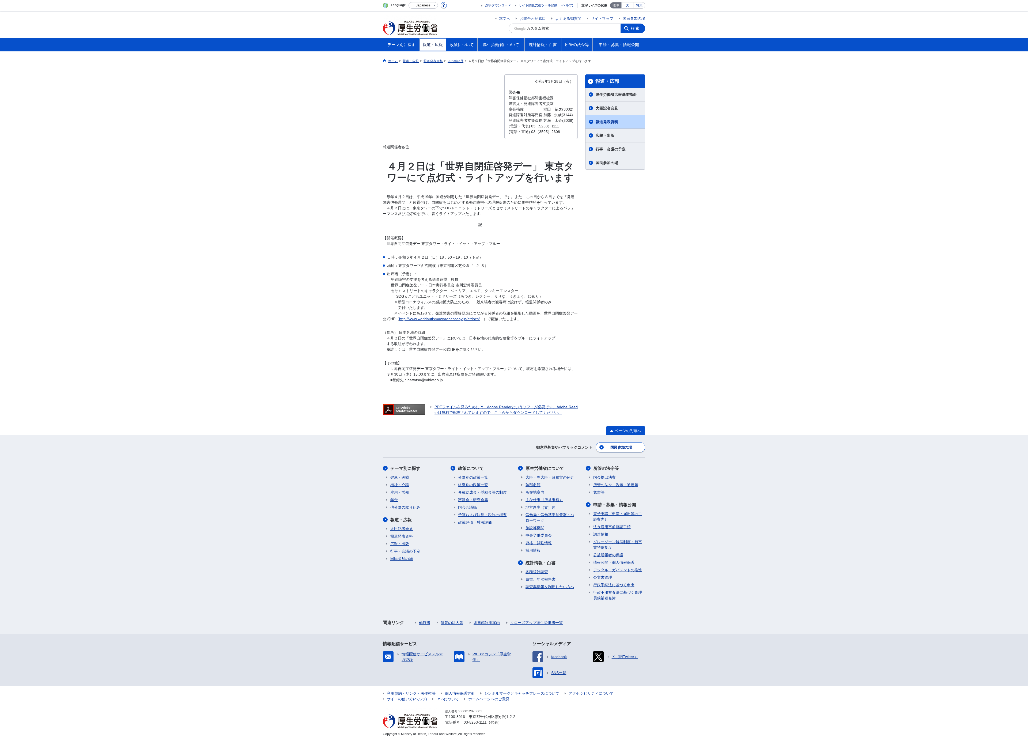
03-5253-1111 (475, 722)
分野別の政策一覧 (473, 477)
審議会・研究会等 (473, 500)
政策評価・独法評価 (475, 522)
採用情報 (533, 550)
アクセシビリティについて (591, 693)
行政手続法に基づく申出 (613, 585)
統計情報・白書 (540, 563)
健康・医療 (399, 477)
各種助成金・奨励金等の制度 (482, 492)
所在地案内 (535, 492)
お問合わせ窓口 (533, 18)
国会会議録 (467, 507)
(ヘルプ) (567, 5)
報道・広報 (607, 81)
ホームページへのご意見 (488, 699)
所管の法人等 (452, 623)
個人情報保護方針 (460, 693)
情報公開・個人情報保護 (613, 562)
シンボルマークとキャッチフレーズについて (521, 693)
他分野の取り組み (405, 507)
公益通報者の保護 (608, 555)
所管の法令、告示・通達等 (615, 485)
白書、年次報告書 (540, 579)
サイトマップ (602, 18)
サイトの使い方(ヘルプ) (407, 699)
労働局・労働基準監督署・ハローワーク (550, 518)
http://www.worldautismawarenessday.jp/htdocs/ (439, 319)
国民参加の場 (634, 18)
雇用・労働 (399, 492)
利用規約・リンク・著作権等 (411, 693)
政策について (471, 468)
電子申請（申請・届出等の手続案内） (617, 516)
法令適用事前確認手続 (612, 527)
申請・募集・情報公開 (614, 504)
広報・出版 (605, 135)
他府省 (424, 623)
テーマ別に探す (405, 468)
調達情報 (600, 534)
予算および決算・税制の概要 (482, 515)
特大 (639, 5)
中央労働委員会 (539, 535)
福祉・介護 (399, 485)
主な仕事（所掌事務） (544, 500)
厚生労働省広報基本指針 (616, 94)
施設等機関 (535, 528)
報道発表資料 (607, 122)
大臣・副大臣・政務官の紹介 (550, 477)
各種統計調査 (537, 572)
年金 (394, 500)
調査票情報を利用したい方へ (550, 587)
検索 (635, 28)
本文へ (504, 18)
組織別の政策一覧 (473, 485)
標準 (616, 5)
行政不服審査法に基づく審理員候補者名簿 (617, 595)
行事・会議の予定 (611, 149)
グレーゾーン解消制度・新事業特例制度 (617, 545)
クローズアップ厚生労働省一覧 (536, 623)
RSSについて (447, 699)
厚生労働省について (545, 468)
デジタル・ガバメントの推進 (617, 570)
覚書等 (598, 492)
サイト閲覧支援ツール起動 (538, 5)
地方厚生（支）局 (540, 507)
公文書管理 (602, 577)
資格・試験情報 (539, 543)
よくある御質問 (568, 18)
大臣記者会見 (607, 108)
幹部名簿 (533, 485)
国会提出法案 (604, 477)
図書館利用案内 (487, 623)
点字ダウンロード (498, 5)
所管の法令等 (606, 468)
